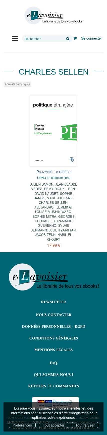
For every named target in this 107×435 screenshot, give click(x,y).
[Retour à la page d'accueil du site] (53, 15)
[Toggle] (15, 37)
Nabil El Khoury (59, 236)
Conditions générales (53, 338)
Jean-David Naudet (55, 191)
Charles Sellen (53, 202)
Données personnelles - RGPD (53, 326)
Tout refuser (85, 425)
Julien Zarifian (62, 230)
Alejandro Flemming (53, 207)
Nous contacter (53, 315)
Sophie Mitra (44, 216)
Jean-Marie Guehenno (55, 223)
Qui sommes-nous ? (53, 374)
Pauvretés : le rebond (53, 171)
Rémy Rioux (54, 188)
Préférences (22, 425)
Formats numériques (17, 84)
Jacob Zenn (45, 234)
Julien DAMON (41, 184)
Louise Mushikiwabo (53, 211)
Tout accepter (53, 425)
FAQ (53, 363)
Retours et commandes (53, 386)
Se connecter (91, 38)
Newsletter (53, 302)
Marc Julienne (60, 198)
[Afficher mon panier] (75, 38)
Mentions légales (53, 350)
